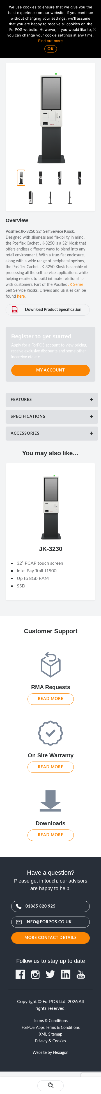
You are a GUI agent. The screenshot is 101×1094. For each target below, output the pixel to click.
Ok (50, 48)
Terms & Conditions (51, 1021)
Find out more (50, 40)
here (21, 296)
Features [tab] (21, 400)
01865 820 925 (41, 906)
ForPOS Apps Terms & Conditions (51, 1028)
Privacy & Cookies (50, 1041)
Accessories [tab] (25, 434)
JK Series (75, 285)
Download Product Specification (53, 309)
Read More (50, 699)
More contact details (50, 938)
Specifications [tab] (28, 417)
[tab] (52, 400)
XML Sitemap (50, 1034)
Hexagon (60, 1053)
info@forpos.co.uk (49, 922)
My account (50, 370)
